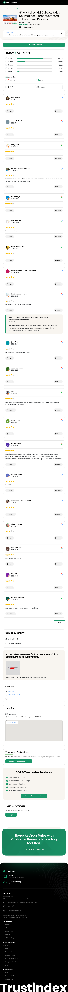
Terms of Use (10, 952)
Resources (9, 931)
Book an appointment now (18, 884)
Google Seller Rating (12, 962)
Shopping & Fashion (18, 8)
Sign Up (7, 949)
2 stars (10, 68)
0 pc (41, 80)
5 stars (10, 58)
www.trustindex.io (9, 917)
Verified (12, 87)
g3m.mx (11, 692)
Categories (9, 979)
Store (27, 8)
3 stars (10, 65)
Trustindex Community (14, 911)
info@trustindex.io (22, 917)
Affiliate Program (11, 938)
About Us (8, 928)
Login (11, 815)
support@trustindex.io (16, 877)
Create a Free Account (33, 849)
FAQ (6, 965)
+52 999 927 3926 (14, 695)
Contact (8, 935)
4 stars (10, 62)
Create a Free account (17, 761)
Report (59, 111)
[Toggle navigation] (62, 2)
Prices (7, 925)
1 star (10, 72)
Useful (10, 111)
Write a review (35, 44)
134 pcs (12, 80)
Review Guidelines (11, 959)
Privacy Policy (10, 955)
